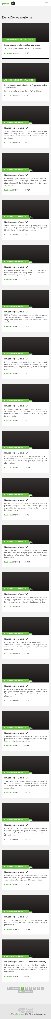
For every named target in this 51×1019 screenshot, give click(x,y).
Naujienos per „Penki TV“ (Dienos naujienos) (25, 962)
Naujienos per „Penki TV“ (15, 123)
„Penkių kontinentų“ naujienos (18, 40)
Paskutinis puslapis (25, 991)
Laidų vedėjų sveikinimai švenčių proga (22, 45)
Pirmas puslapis (13, 988)
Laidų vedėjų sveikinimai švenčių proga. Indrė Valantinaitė (25, 86)
